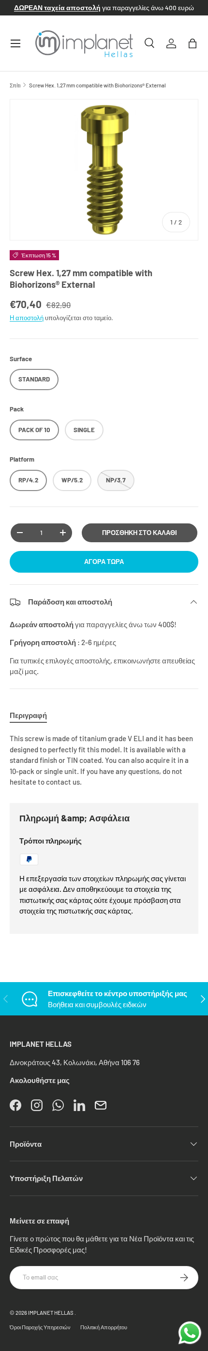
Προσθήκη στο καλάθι (139, 532)
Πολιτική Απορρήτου (103, 1327)
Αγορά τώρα (104, 561)
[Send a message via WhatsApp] (190, 1333)
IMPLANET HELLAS (51, 1312)
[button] (192, 43)
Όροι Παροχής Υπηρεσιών (40, 1327)
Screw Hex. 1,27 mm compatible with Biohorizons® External (97, 85)
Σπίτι (15, 85)
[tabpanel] (104, 760)
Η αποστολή (27, 318)
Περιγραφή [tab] (28, 715)
